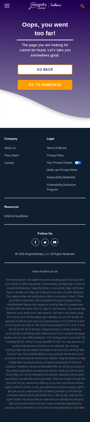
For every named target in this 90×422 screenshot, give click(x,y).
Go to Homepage (45, 85)
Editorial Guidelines (16, 216)
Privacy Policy (55, 155)
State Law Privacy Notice (62, 169)
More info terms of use (45, 271)
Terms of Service (56, 148)
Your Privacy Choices (59, 162)
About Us (10, 148)
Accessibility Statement (61, 177)
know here (78, 407)
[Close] (7, 6)
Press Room (11, 155)
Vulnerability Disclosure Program (61, 187)
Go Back (45, 69)
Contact (9, 162)
